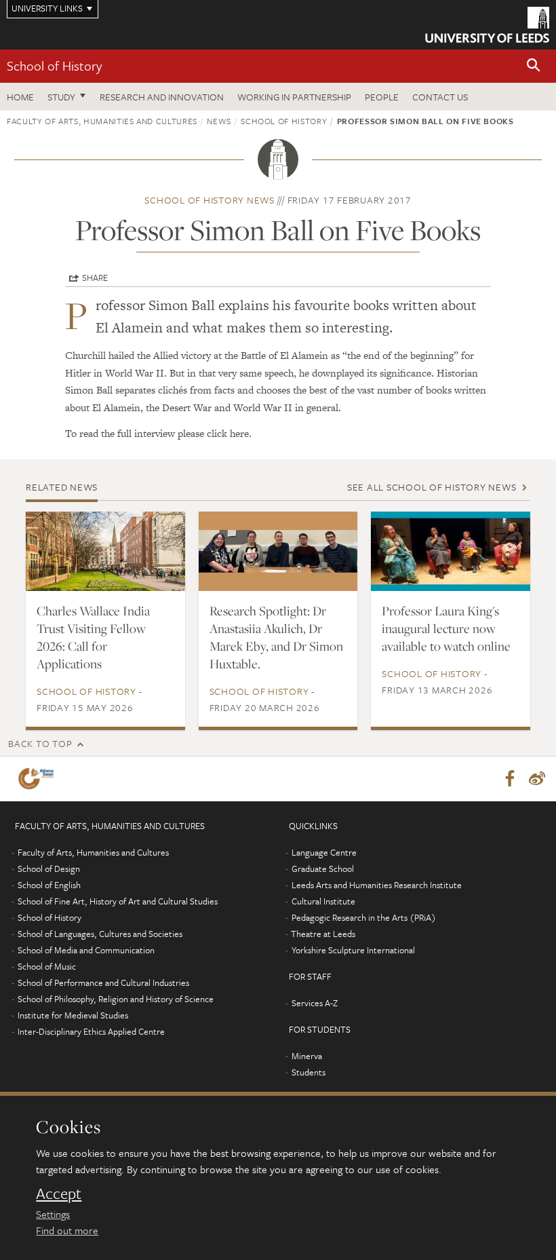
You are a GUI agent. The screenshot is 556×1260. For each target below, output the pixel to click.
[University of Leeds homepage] (487, 25)
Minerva (307, 1056)
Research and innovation (162, 97)
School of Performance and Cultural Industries (103, 982)
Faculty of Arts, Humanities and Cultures (102, 121)
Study (61, 97)
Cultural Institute (323, 901)
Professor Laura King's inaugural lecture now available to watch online (446, 628)
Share (95, 277)
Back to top (40, 743)
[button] (533, 66)
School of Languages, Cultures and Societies (100, 933)
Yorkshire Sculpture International (353, 950)
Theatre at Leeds (323, 933)
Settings (53, 1213)
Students (308, 1072)
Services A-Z (315, 1003)
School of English (49, 885)
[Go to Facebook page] (510, 779)
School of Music (47, 966)
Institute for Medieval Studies (73, 1015)
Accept (58, 1193)
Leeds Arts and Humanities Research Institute (377, 885)
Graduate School (323, 868)
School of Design (49, 868)
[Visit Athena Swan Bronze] (38, 778)
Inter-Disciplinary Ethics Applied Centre (91, 1031)
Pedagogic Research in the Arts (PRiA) (364, 917)
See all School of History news (432, 487)
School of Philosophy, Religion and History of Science (116, 999)
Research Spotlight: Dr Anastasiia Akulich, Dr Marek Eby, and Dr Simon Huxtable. (276, 637)
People (382, 97)
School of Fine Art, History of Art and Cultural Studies (118, 901)
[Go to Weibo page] (537, 779)
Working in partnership (294, 97)
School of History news (209, 200)
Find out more (67, 1230)
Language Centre (324, 852)
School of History (54, 65)
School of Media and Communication (86, 950)
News (219, 121)
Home (20, 97)
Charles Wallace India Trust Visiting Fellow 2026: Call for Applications (93, 637)
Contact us (440, 97)
